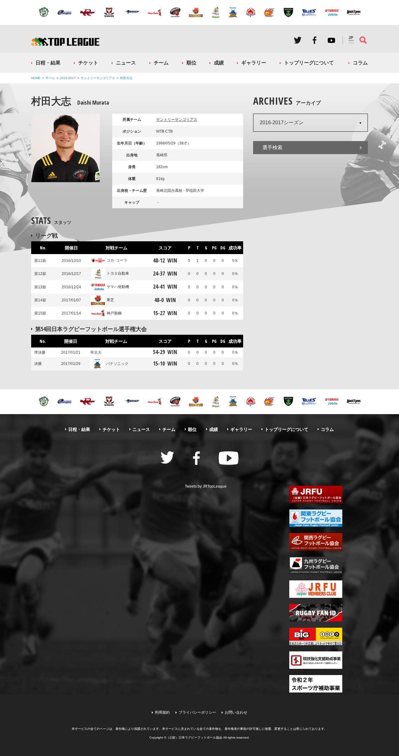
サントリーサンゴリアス (98, 78)
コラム (360, 62)
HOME (36, 78)
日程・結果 (48, 62)
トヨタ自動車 (118, 273)
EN (351, 43)
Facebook (314, 40)
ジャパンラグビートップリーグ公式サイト (65, 41)
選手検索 (272, 147)
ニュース (126, 62)
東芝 (110, 300)
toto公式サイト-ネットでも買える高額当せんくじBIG (315, 636)
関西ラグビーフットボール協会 (315, 541)
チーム (161, 62)
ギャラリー (253, 62)
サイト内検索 (363, 40)
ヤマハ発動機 (118, 287)
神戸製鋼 (114, 313)
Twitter (297, 40)
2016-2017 (68, 78)
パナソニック (117, 363)
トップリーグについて (309, 62)
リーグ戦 (46, 235)
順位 (191, 62)
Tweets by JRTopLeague (206, 486)
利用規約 (162, 712)
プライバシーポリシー (197, 712)
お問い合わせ (236, 712)
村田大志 (126, 78)
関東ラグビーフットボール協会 (315, 518)
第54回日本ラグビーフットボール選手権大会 (91, 329)
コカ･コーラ (117, 260)
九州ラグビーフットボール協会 (315, 565)
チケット (88, 62)
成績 (219, 62)
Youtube (331, 40)
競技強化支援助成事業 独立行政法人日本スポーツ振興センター (315, 660)
